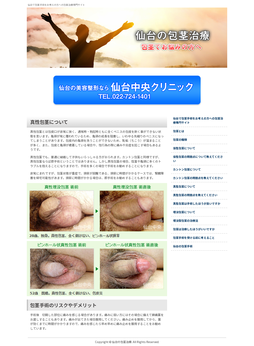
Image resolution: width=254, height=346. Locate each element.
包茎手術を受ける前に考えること (194, 238)
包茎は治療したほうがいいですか (194, 229)
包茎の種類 (180, 140)
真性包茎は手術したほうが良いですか (196, 203)
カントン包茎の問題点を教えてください (198, 178)
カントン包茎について (187, 169)
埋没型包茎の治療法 (185, 221)
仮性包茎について (184, 148)
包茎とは (178, 131)
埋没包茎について (184, 212)
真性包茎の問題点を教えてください (195, 195)
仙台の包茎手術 (182, 246)
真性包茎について (184, 186)
